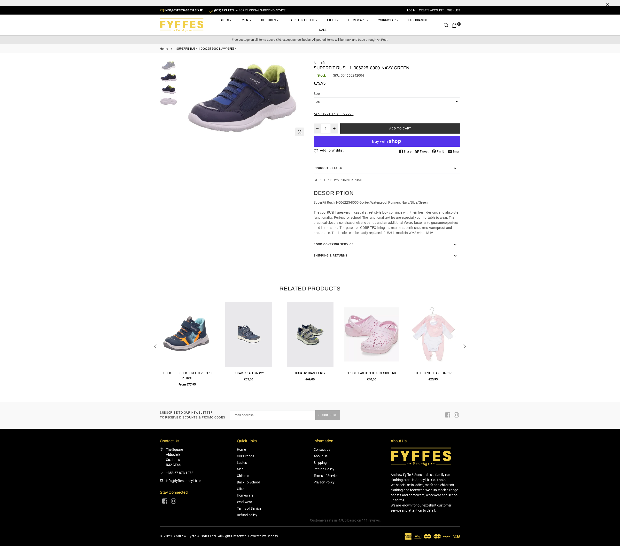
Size (317, 94)
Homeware (357, 20)
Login (411, 10)
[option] (242, 99)
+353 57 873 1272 (179, 473)
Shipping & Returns (330, 255)
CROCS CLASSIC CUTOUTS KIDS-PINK (310, 373)
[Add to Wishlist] (208, 323)
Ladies (224, 20)
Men (245, 20)
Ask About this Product (333, 113)
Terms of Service (249, 508)
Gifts (332, 20)
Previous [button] (184, 99)
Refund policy (247, 515)
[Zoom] (299, 132)
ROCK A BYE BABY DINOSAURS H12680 (433, 373)
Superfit (320, 63)
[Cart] (454, 25)
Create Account (431, 10)
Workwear (387, 20)
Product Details (328, 168)
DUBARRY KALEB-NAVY (187, 373)
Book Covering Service (334, 244)
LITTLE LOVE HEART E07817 (371, 373)
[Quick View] (208, 313)
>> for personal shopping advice (250, 10)
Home (164, 48)
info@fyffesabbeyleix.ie (183, 481)
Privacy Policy (324, 482)
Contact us (322, 449)
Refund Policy (324, 469)
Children (269, 20)
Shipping (320, 463)
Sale (322, 30)
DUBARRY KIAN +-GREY (248, 373)
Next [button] (300, 99)
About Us (320, 456)
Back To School (302, 20)
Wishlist (453, 10)
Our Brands (417, 20)
